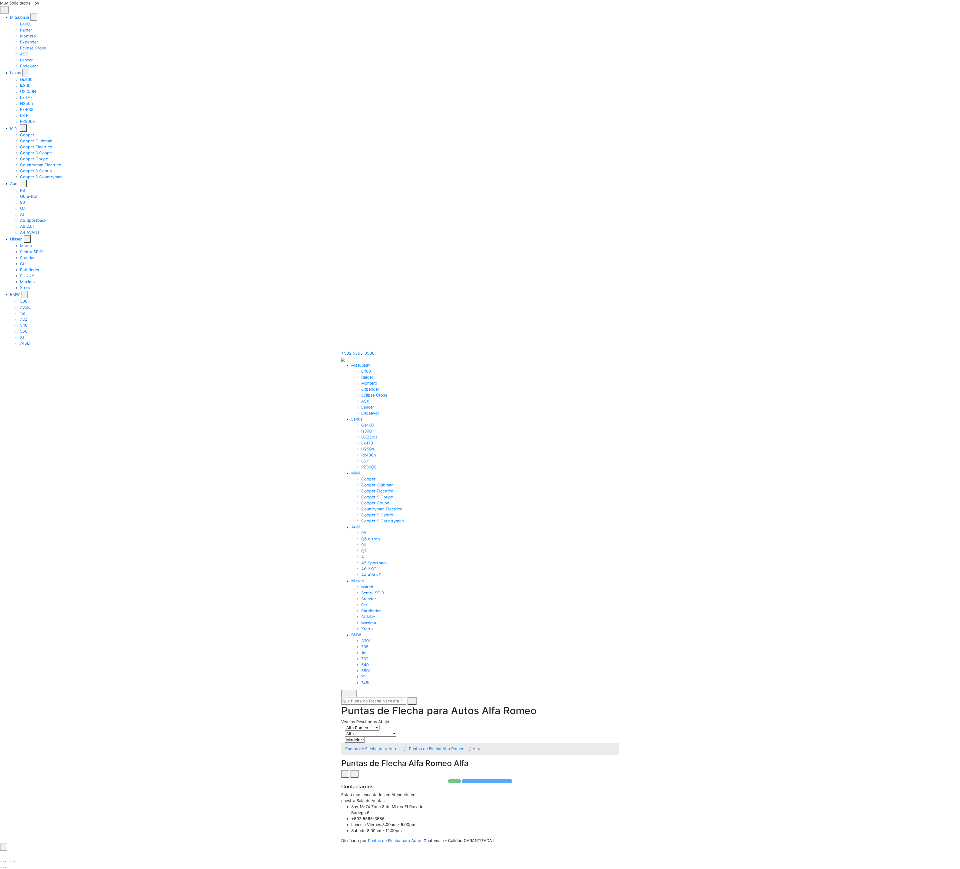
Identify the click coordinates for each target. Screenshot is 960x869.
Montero (28, 35)
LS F (24, 115)
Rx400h (27, 109)
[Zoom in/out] (12, 861)
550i (24, 331)
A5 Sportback (33, 220)
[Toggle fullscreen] (7, 861)
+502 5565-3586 (357, 353)
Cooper (27, 134)
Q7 (22, 208)
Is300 (25, 85)
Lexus (15, 72)
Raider (26, 29)
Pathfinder (30, 269)
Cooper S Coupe (36, 152)
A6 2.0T (27, 226)
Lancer (26, 59)
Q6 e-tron (29, 196)
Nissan (16, 238)
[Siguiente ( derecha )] (7, 867)
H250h (26, 103)
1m (22, 313)
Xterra (26, 287)
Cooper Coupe (34, 158)
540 (24, 325)
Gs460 (26, 79)
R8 (22, 190)
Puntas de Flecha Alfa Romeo (436, 748)
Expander (29, 41)
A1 (22, 214)
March (26, 245)
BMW (15, 294)
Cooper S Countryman (41, 176)
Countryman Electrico (40, 164)
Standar (27, 257)
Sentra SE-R (31, 251)
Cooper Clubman (36, 140)
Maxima (27, 281)
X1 (22, 337)
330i (24, 301)
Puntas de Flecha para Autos (372, 748)
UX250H (28, 91)
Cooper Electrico (36, 146)
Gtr (23, 263)
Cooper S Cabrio (36, 170)
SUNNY (27, 275)
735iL (25, 307)
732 (23, 319)
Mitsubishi (19, 17)
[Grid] (345, 774)
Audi (14, 183)
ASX (24, 53)
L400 (25, 23)
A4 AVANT (30, 232)
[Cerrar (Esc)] (2, 861)
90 (22, 202)
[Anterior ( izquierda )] (2, 867)
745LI (25, 343)
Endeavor (29, 65)
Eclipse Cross (33, 47)
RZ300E (27, 121)
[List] (354, 774)
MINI (14, 128)
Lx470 (26, 97)
